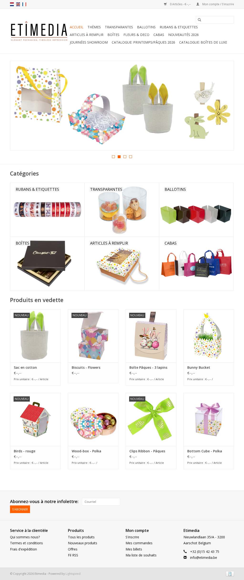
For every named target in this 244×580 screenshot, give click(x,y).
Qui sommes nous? (25, 537)
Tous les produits (81, 537)
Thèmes (94, 27)
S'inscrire (132, 537)
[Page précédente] (19, 107)
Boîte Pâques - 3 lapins (148, 367)
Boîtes (113, 34)
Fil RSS (73, 555)
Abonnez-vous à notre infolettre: (44, 501)
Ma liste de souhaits (141, 555)
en (18, 4)
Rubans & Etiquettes (179, 27)
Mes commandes (139, 543)
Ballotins (146, 27)
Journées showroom (89, 42)
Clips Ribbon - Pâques (147, 451)
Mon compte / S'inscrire (218, 4)
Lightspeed (73, 574)
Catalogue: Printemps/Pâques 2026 (143, 42)
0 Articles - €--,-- (180, 4)
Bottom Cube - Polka (204, 451)
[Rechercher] (199, 20)
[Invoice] (229, 573)
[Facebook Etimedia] (221, 501)
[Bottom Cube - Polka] (208, 419)
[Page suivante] (224, 107)
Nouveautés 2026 (183, 34)
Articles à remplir (86, 34)
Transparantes (119, 27)
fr (24, 4)
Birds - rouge (24, 451)
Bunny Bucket (198, 367)
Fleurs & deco (136, 34)
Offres (72, 549)
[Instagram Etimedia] (230, 501)
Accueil (76, 27)
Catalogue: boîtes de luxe (203, 42)
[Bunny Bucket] (208, 335)
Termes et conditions (26, 543)
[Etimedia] (39, 31)
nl (12, 4)
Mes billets (134, 549)
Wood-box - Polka (86, 451)
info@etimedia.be (203, 557)
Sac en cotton (25, 367)
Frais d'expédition (23, 549)
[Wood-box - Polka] (93, 419)
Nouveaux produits (82, 543)
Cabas (158, 34)
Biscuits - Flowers (86, 367)
